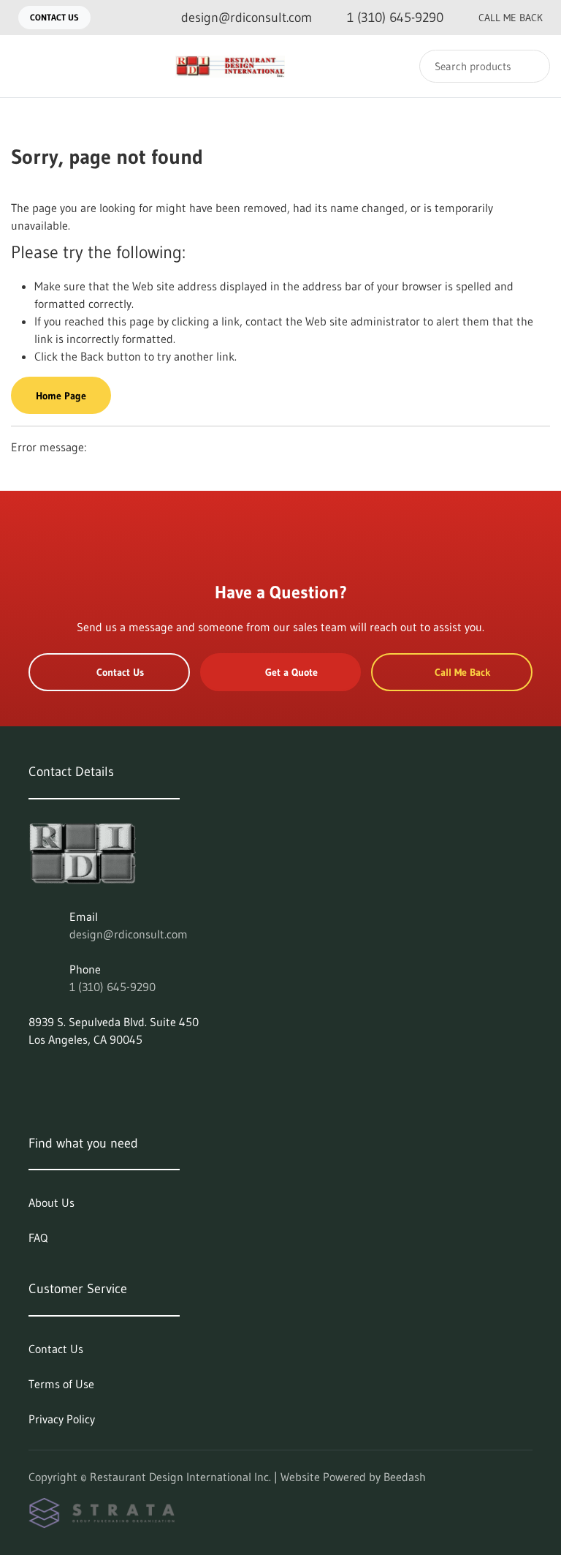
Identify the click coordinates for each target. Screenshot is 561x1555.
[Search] (529, 66)
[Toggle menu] (25, 66)
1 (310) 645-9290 (112, 986)
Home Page (61, 395)
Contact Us (54, 17)
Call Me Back (510, 17)
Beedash (404, 1476)
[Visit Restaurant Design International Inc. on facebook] (65, 1074)
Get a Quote (291, 672)
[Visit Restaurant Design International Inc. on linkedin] (35, 1074)
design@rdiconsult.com (128, 934)
